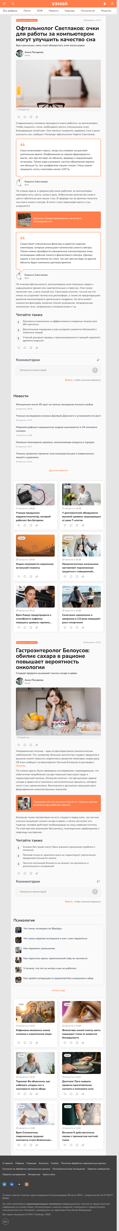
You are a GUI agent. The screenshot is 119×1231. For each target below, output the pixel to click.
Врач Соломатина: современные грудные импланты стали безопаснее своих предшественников (33, 1136)
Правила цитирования (14, 1174)
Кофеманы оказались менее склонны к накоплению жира (34, 1032)
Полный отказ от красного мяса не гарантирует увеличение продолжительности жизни (59, 856)
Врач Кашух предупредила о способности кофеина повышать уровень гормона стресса (33, 618)
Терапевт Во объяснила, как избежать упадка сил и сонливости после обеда (33, 1085)
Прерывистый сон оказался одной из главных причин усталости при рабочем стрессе (65, 803)
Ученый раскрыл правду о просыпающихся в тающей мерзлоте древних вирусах (61, 339)
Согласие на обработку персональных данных (26, 1168)
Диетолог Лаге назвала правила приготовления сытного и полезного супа (77, 1085)
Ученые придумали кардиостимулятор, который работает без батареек (33, 516)
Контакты (43, 1163)
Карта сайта (49, 1174)
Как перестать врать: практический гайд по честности (55, 958)
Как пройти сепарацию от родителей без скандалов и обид (58, 978)
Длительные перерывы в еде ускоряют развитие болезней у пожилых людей (60, 331)
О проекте (7, 1163)
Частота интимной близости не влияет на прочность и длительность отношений (56, 865)
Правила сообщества (99, 1168)
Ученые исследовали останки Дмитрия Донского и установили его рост (58, 416)
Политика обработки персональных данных (83, 1163)
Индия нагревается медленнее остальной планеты (35, 565)
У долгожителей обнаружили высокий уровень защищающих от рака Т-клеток (81, 516)
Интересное (34, 1174)
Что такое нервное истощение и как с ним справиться (55, 938)
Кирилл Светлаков (36, 181)
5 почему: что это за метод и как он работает (49, 968)
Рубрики (19, 1163)
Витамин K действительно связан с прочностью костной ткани (80, 1136)
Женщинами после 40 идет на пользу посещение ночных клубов (54, 404)
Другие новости (58, 470)
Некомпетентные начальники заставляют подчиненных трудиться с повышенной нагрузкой (80, 567)
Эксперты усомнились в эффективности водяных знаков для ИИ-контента (60, 323)
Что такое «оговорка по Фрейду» (42, 928)
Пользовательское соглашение (69, 1168)
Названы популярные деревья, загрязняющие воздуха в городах (55, 442)
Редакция (31, 1163)
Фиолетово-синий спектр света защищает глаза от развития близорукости (81, 1034)
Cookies (55, 1163)
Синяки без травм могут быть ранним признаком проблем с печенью (59, 848)
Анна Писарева (34, 52)
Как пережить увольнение (39, 948)
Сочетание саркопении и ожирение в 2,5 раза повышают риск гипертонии (81, 618)
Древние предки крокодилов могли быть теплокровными (57, 220)
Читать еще (58, 990)
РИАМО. (21, 766)
